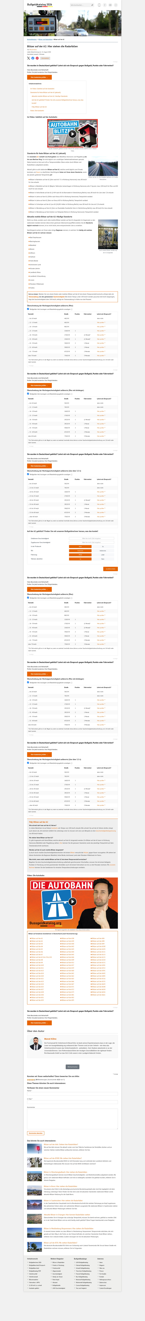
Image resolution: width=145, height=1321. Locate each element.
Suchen (92, 5)
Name (29, 1091)
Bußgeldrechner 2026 (35, 1262)
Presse (101, 1271)
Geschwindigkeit (59, 297)
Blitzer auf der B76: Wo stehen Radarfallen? (60, 1243)
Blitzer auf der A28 (37, 992)
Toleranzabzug (33, 297)
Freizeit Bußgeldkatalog (82, 1274)
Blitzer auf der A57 (68, 965)
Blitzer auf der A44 (68, 952)
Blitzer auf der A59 (68, 968)
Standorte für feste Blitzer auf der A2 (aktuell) (45, 92)
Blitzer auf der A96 (98, 938)
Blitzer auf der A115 (98, 957)
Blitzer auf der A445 (98, 973)
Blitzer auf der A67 (68, 984)
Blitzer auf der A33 (37, 1000)
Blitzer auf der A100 (98, 946)
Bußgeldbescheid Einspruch (37, 1265)
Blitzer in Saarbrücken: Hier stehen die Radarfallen (63, 1200)
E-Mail (30, 1099)
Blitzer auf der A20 (37, 976)
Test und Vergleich (81, 1288)
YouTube (110, 5)
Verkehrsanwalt (33, 1277)
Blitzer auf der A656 (98, 992)
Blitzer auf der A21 (37, 979)
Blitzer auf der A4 (37, 946)
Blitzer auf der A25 (37, 987)
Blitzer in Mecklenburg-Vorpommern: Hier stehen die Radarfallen (68, 1228)
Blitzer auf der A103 (98, 949)
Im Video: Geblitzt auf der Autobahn (42, 89)
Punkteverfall (56, 1268)
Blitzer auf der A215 (98, 962)
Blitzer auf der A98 (98, 941)
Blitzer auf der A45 (68, 954)
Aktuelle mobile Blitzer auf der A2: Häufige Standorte (49, 96)
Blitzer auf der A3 (37, 944)
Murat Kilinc (33, 49)
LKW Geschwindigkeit (59, 1288)
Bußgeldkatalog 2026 (40, 5)
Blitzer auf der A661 (98, 995)
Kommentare (45, 58)
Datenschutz (103, 1282)
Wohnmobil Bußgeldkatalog (84, 1282)
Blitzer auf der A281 (98, 965)
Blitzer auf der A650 (98, 989)
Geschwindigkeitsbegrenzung (106, 831)
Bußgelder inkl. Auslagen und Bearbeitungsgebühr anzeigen (50, 309)
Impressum (102, 1285)
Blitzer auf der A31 (37, 997)
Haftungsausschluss (105, 1279)
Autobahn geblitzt (34, 1288)
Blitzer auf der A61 (68, 973)
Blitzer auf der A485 (98, 976)
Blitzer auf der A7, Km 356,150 (41, 957)
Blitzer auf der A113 (98, 954)
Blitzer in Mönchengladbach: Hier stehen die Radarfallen (65, 1172)
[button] (28, 58)
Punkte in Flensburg (58, 1265)
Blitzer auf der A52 (68, 962)
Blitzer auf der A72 (68, 989)
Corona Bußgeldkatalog (82, 1285)
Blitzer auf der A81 (68, 995)
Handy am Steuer (58, 1277)
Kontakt (101, 1277)
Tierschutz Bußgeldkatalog (83, 1271)
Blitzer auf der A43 (68, 949)
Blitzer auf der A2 (37, 941)
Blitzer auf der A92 (68, 997)
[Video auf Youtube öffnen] (72, 133)
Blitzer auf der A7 (37, 954)
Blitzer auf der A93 (68, 1000)
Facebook (105, 5)
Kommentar (31, 1107)
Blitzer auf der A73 (68, 992)
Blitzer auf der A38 (68, 938)
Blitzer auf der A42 (68, 946)
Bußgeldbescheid (34, 1268)
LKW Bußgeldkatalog (82, 1262)
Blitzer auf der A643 (98, 984)
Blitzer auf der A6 (37, 952)
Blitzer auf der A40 (68, 944)
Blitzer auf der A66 (68, 981)
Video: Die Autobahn (37, 111)
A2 (38, 157)
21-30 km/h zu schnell (35, 1285)
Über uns (102, 1268)
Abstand (55, 1282)
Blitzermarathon (33, 1279)
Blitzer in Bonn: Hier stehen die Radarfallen (60, 1186)
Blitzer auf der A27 (37, 989)
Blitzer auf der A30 (37, 995)
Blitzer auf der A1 (37, 938)
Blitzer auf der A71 (68, 987)
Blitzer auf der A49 (68, 960)
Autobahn (54, 828)
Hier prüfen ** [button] (101, 322)
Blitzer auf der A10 (37, 965)
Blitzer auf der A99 (98, 944)
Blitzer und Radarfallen (45, 39)
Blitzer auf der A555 (98, 981)
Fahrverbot (32, 1282)
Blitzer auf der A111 (98, 952)
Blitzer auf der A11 (37, 968)
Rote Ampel (56, 1279)
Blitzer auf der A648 (98, 987)
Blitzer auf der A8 (37, 960)
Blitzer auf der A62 (68, 976)
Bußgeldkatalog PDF (35, 1271)
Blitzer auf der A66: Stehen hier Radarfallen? (61, 1144)
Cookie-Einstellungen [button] (105, 1288)
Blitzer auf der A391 (98, 971)
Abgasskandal (57, 1271)
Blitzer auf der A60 (68, 971)
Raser (38, 172)
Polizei (86, 852)
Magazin (101, 1265)
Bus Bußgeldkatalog (81, 1277)
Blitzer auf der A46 (68, 957)
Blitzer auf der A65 (68, 979)
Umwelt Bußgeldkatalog (82, 1268)
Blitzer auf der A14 (37, 973)
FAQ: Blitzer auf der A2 (39, 107)
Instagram (116, 5)
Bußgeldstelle (56, 1285)
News (101, 1262)
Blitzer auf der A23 (37, 981)
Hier (60, 843)
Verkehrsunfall (33, 1274)
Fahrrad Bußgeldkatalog (83, 1265)
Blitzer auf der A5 (37, 949)
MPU (38, 1282)
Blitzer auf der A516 (98, 979)
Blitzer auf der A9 (37, 962)
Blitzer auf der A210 (98, 960)
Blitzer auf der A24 (37, 984)
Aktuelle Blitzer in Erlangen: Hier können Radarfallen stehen (67, 1215)
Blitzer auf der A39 (68, 941)
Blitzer (72, 852)
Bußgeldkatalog (32, 39)
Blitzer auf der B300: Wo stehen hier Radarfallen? (63, 1158)
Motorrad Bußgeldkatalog (83, 1279)
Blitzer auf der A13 (37, 971)
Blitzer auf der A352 (98, 968)
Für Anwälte (102, 1274)
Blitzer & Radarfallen (58, 1262)
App (99, 5)
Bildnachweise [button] (72, 1067)
